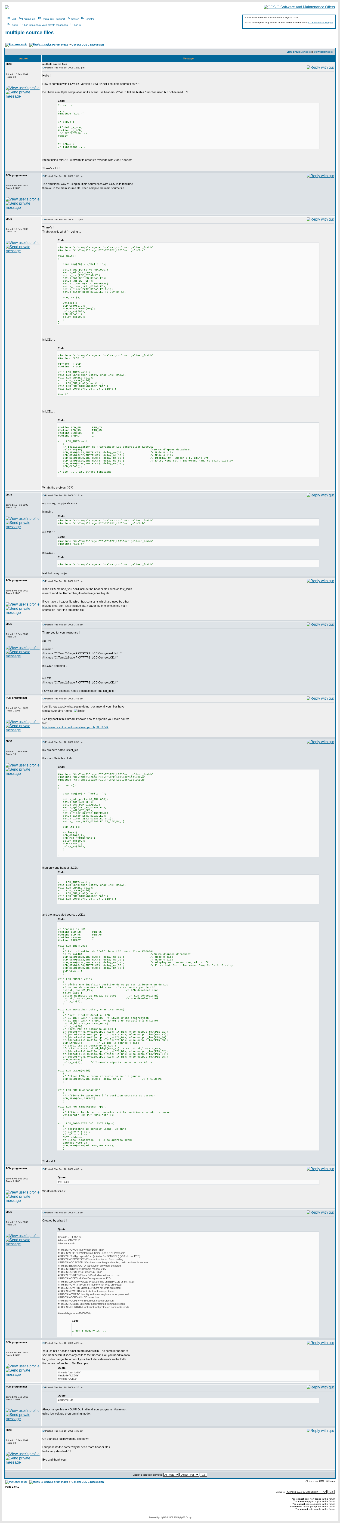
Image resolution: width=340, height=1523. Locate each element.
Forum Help (28, 19)
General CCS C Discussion (87, 44)
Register (89, 19)
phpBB (163, 1517)
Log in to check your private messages (46, 25)
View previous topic (299, 51)
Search (75, 19)
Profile (14, 25)
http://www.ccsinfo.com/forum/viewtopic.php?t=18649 (75, 727)
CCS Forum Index (57, 44)
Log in (77, 25)
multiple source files (29, 32)
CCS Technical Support (320, 22)
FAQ (13, 19)
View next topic (323, 51)
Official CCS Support (53, 19)
